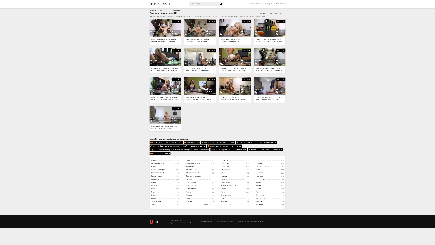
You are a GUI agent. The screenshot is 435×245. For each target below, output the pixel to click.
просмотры (273, 13)
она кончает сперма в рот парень (219, 142)
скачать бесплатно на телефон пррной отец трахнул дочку (178, 146)
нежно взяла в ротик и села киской (225, 146)
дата (264, 13)
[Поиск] (221, 4)
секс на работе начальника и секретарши (257, 142)
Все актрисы (268, 4)
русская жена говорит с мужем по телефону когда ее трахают (180, 150)
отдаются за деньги (161, 153)
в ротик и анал (193, 142)
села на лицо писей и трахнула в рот (229, 150)
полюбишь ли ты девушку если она (266, 150)
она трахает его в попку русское (167, 142)
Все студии (280, 4)
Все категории (255, 4)
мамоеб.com (160, 4)
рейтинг (282, 13)
